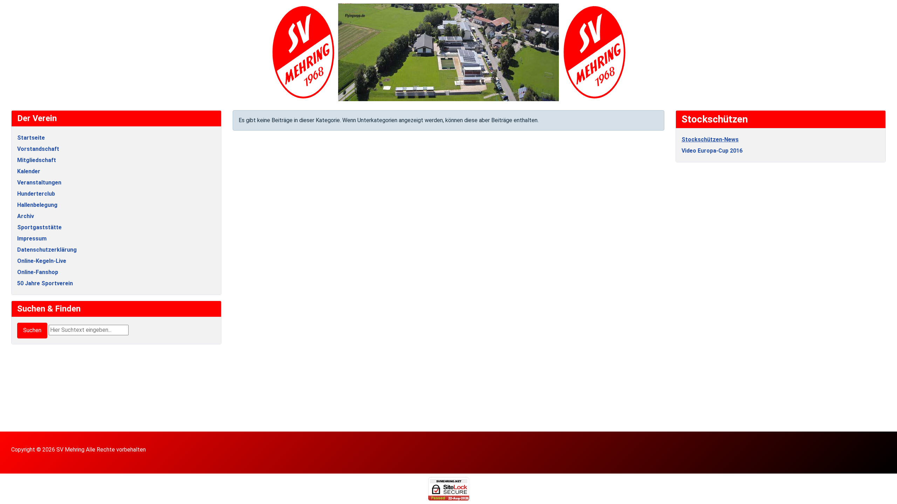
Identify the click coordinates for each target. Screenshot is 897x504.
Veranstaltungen (39, 182)
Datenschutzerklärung (47, 249)
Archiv (25, 216)
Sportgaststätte (39, 227)
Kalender (28, 171)
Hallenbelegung (37, 205)
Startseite (31, 137)
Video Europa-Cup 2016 (712, 150)
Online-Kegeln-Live (41, 261)
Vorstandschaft (38, 149)
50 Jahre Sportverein (45, 283)
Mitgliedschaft (36, 160)
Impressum (32, 238)
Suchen (32, 330)
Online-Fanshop (37, 272)
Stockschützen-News (710, 139)
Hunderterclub (36, 193)
